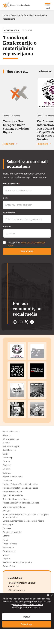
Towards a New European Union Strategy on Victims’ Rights (16, 127)
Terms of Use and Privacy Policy (26, 244)
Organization (9, 212)
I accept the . (26, 244)
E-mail (6, 198)
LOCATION (7, 227)
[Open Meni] (47, 6)
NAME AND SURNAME (11, 184)
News (6, 115)
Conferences (11, 30)
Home (5, 15)
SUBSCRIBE (27, 251)
